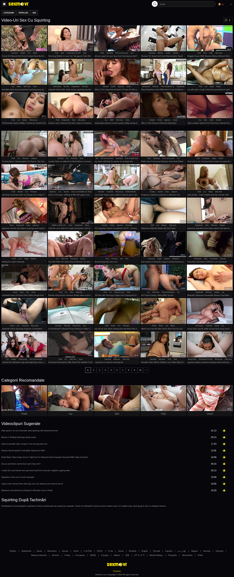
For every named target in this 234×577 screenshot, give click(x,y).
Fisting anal (23, 359)
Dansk (39, 551)
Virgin (159, 259)
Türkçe (67, 555)
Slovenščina (187, 555)
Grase (113, 326)
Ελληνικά (219, 551)
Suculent (14, 53)
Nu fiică (66, 86)
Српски (65, 551)
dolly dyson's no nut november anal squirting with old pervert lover (29, 430)
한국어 (100, 551)
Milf (97, 158)
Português (172, 555)
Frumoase (74, 259)
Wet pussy (146, 86)
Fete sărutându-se (167, 86)
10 (140, 370)
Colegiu (152, 192)
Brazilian (162, 359)
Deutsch (55, 555)
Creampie (205, 158)
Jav (223, 292)
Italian (24, 120)
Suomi (121, 551)
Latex (70, 225)
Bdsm (35, 53)
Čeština (13, 551)
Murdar (20, 192)
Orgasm (34, 158)
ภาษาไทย (88, 551)
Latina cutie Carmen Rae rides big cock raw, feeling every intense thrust (32, 484)
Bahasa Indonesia (39, 555)
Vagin (214, 158)
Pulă (56, 53)
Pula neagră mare (131, 158)
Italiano (117, 555)
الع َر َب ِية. (182, 551)
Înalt (105, 292)
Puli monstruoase (121, 53)
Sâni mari (218, 53)
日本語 (93, 555)
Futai (35, 86)
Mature (164, 225)
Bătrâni (160, 53)
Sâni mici (64, 259)
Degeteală (75, 86)
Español (168, 551)
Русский (156, 551)
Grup (211, 53)
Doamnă (110, 192)
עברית (110, 551)
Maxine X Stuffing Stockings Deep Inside (18, 437)
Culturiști (209, 326)
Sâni (62, 53)
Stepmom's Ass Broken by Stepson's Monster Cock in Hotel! (27, 490)
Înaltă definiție (131, 192)
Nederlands (26, 551)
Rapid (218, 86)
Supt (84, 53)
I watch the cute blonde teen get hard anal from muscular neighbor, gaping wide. (35, 470)
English (145, 551)
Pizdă (113, 86)
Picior (12, 225)
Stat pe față (192, 359)
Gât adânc (81, 120)
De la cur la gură (168, 158)
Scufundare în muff (73, 53)
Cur (29, 53)
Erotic (211, 120)
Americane (77, 326)
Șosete (66, 192)
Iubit (198, 158)
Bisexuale (34, 326)
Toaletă (175, 53)
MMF (112, 120)
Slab (205, 259)
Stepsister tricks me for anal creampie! (17, 477)
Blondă (223, 259)
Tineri (33, 292)
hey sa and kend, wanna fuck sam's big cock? (21, 464)
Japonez (121, 86)
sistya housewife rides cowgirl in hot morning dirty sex (24, 444)
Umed (128, 86)
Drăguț (222, 225)
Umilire (22, 53)
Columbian (214, 259)
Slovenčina (52, 551)
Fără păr (67, 326)
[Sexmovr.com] (19, 4)
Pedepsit (175, 259)
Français (104, 555)
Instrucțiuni (57, 86)
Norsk (76, 551)
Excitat (218, 120)
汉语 (127, 555)
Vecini (15, 292)
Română (132, 551)
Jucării (167, 53)
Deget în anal (119, 292)
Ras (126, 259)
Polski (200, 555)
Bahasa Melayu (156, 555)
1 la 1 (20, 259)
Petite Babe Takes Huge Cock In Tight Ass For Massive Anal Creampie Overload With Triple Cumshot (44, 457)
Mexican (25, 158)
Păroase (214, 225)
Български (80, 555)
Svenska (206, 551)
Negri (212, 86)
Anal (169, 359)
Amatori (106, 86)
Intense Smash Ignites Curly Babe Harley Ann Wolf (23, 450)
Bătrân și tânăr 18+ (59, 225)
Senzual (155, 86)
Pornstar (85, 86)
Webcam (116, 359)
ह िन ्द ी (139, 555)
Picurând (25, 326)
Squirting (109, 53)
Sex (121, 259)
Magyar (194, 551)
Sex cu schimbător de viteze (81, 192)
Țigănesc (52, 192)
